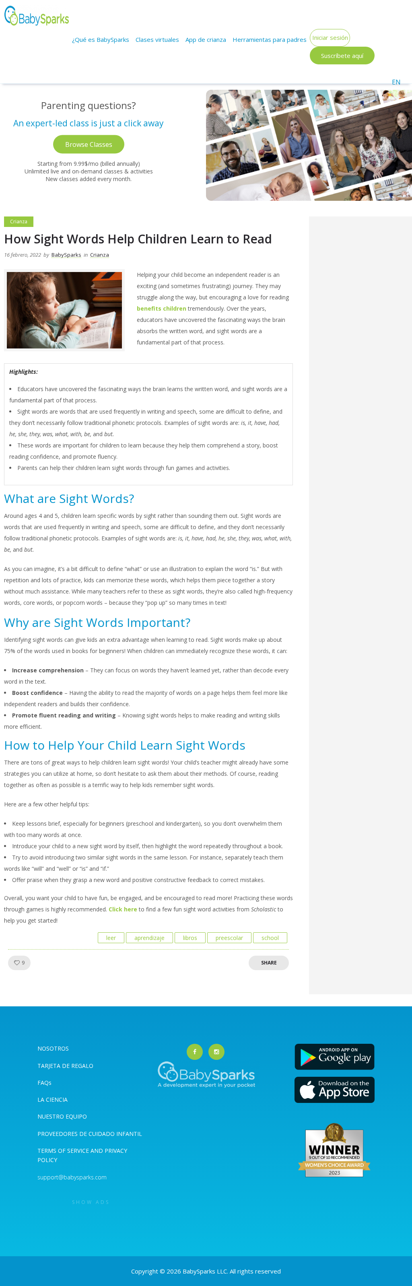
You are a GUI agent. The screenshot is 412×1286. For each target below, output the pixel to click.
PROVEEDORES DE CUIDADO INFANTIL (89, 1134)
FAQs (44, 1082)
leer (111, 938)
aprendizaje (149, 938)
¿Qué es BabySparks (100, 39)
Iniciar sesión (330, 37)
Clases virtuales (157, 39)
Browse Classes (88, 144)
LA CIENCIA (52, 1099)
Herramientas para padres (270, 39)
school (270, 938)
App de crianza (205, 39)
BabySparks (66, 254)
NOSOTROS (53, 1048)
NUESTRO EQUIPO (62, 1116)
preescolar (229, 938)
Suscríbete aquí (342, 56)
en (396, 82)
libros (190, 938)
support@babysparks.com (72, 1177)
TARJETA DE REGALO (65, 1066)
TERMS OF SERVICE (64, 1150)
